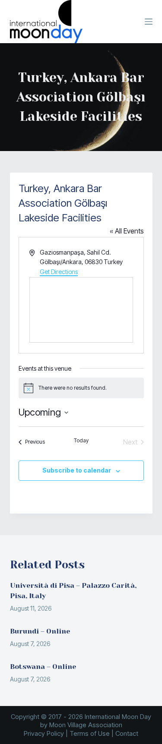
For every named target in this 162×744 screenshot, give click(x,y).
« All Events (127, 231)
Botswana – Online (43, 666)
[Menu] (148, 21)
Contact (126, 733)
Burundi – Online (40, 631)
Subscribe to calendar (76, 470)
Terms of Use (90, 733)
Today (81, 440)
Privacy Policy (44, 733)
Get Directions (59, 271)
